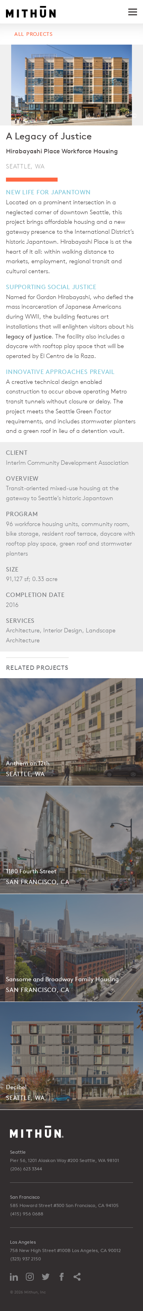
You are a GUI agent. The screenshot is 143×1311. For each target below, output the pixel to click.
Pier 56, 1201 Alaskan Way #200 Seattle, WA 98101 (64, 1160)
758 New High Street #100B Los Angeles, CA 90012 (65, 1250)
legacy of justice (29, 336)
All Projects (33, 34)
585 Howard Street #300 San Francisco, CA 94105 (64, 1205)
